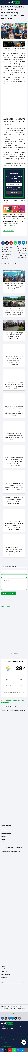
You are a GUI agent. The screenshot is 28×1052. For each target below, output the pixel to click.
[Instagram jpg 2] (14, 212)
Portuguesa (6, 974)
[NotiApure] (14, 47)
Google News (14, 1014)
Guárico (4, 969)
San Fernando (6, 825)
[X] (7, 243)
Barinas (4, 972)
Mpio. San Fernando (9, 230)
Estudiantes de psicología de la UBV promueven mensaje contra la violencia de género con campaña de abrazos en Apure (21, 253)
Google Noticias (16, 1041)
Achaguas (5, 831)
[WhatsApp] (15, 243)
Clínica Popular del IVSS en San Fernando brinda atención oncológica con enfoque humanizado (7, 253)
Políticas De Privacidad (19, 1039)
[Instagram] (9, 1018)
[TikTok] (15, 1018)
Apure (4, 966)
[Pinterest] (11, 243)
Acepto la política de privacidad (15, 188)
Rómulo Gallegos (7, 842)
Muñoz (4, 836)
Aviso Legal (4, 1038)
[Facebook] (3, 243)
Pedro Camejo (6, 833)
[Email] (26, 1050)
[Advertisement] (14, 100)
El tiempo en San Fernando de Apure (14, 692)
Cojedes (4, 977)
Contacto (4, 1042)
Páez (3, 839)
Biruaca (4, 828)
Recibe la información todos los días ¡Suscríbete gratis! (14, 177)
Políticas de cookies (14, 1038)
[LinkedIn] (19, 243)
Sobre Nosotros (6, 1041)
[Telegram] (23, 243)
